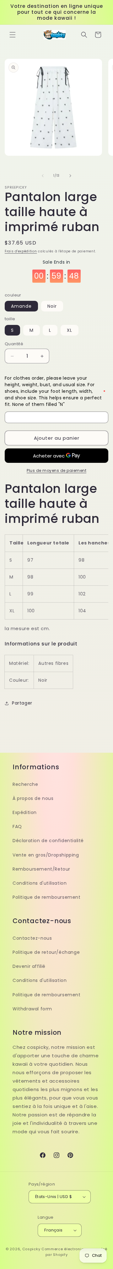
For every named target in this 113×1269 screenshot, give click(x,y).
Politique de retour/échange (46, 952)
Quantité (14, 344)
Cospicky (31, 1248)
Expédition (25, 812)
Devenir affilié (29, 966)
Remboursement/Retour (41, 869)
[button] (12, 35)
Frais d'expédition (21, 251)
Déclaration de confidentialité (48, 840)
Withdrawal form (32, 1009)
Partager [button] (22, 703)
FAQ (17, 826)
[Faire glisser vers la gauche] (43, 176)
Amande (21, 306)
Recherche (25, 784)
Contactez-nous (32, 938)
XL (69, 330)
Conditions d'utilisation (40, 883)
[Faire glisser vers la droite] (70, 176)
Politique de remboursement (47, 897)
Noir (52, 306)
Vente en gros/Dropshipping (46, 855)
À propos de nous (33, 798)
